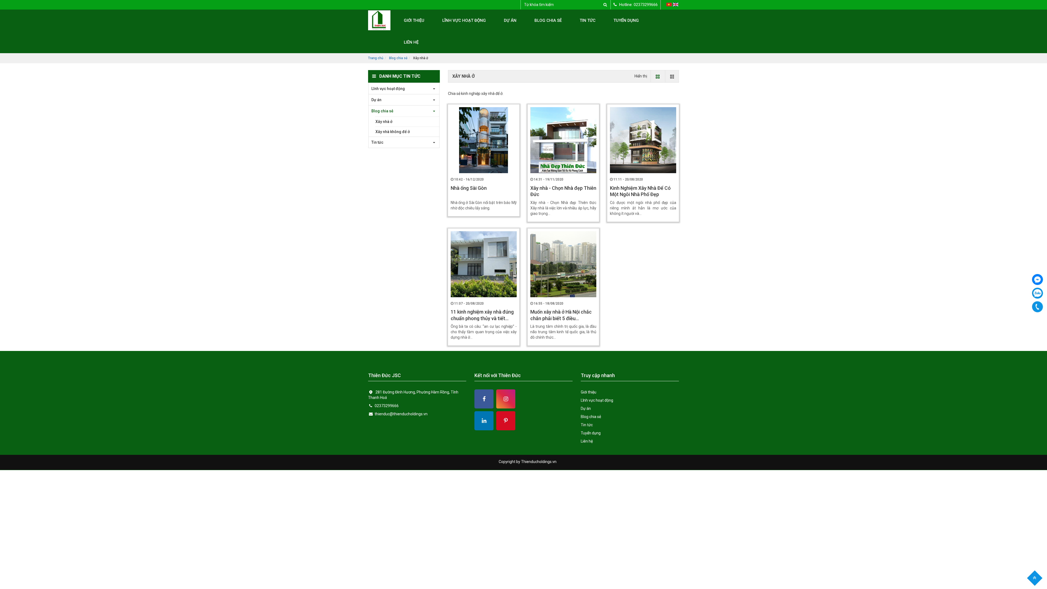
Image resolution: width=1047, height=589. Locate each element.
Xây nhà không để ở (392, 132)
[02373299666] (1037, 307)
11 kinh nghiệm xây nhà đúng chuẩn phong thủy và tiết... (482, 315)
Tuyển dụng (626, 20)
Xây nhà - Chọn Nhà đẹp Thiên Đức (563, 191)
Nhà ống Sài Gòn (469, 188)
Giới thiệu (414, 20)
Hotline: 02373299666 (638, 4)
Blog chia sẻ (548, 20)
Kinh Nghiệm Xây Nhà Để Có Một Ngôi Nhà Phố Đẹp (640, 191)
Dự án (510, 20)
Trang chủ (375, 58)
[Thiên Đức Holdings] (1037, 279)
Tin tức (587, 20)
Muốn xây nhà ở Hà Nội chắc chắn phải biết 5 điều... (561, 315)
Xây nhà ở (383, 121)
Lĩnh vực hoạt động (464, 20)
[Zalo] (1037, 293)
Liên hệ (411, 42)
